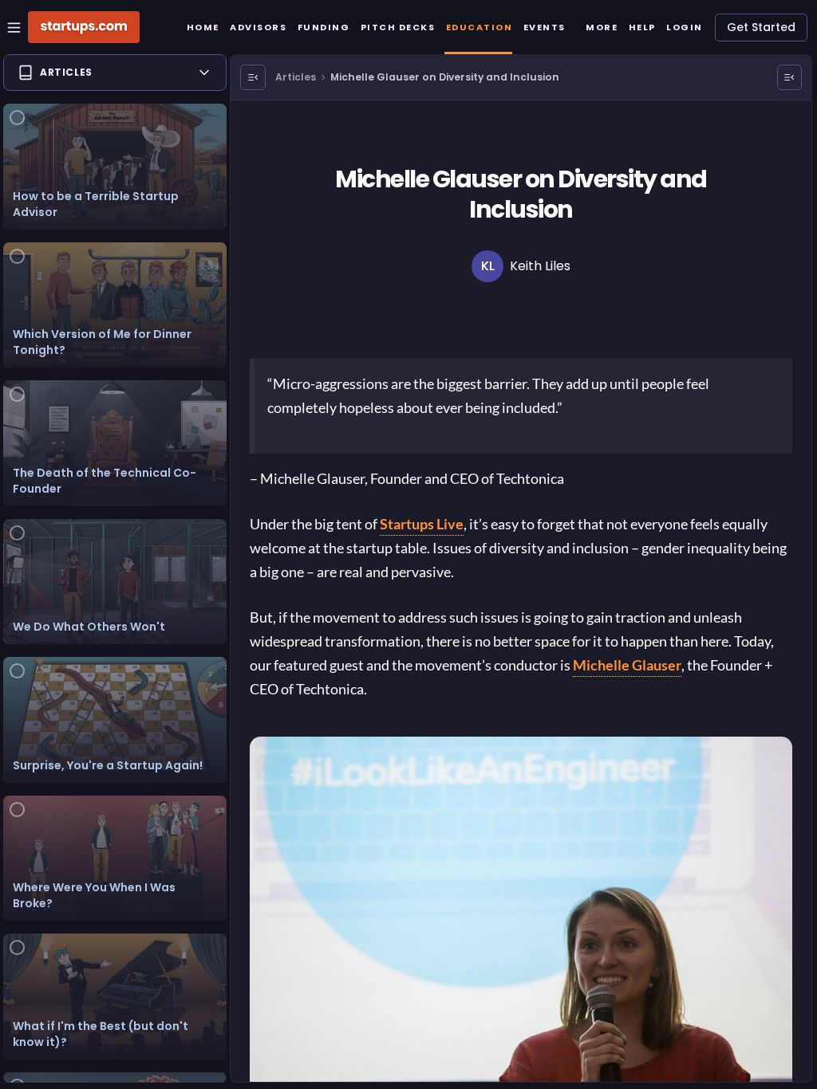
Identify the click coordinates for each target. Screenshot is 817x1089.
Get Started (761, 27)
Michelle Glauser (627, 665)
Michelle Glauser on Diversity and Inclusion (444, 77)
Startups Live (422, 524)
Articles (295, 77)
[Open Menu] (253, 77)
